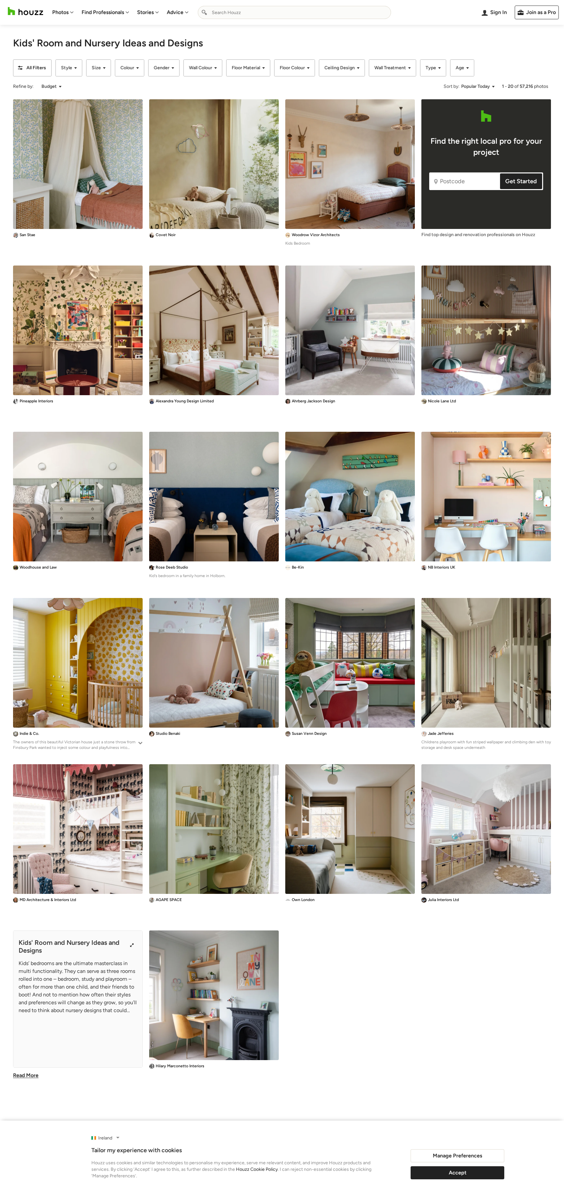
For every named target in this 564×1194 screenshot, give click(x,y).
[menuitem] (63, 12)
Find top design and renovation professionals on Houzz (478, 234)
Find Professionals (103, 12)
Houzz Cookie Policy (257, 1169)
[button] (32, 67)
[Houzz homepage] (25, 11)
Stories (145, 12)
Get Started (521, 181)
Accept (457, 1173)
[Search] (204, 12)
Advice (175, 12)
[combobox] (294, 12)
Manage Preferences (457, 1156)
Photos (60, 12)
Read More (26, 1075)
